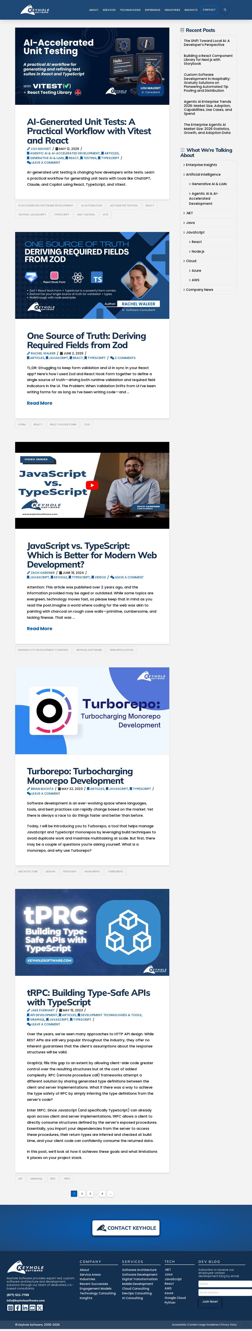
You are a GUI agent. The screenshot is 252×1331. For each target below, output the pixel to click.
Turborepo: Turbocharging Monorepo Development (80, 775)
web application (121, 650)
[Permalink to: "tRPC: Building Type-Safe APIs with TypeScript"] (92, 932)
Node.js (198, 251)
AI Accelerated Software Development (45, 205)
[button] (225, 10)
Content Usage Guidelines (203, 1324)
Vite (105, 214)
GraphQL (37, 1019)
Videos (100, 577)
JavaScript (58, 358)
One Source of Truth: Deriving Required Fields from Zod (86, 340)
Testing (89, 158)
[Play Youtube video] (92, 485)
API (20, 1179)
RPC (53, 1179)
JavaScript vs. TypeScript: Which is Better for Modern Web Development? (92, 555)
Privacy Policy (229, 1324)
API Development (43, 1015)
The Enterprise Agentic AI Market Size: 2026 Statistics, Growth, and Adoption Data (207, 129)
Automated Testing (124, 205)
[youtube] (33, 1308)
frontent (70, 871)
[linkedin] (25, 1308)
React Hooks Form (63, 424)
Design (50, 871)
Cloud (191, 261)
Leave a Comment (45, 162)
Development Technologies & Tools (111, 1015)
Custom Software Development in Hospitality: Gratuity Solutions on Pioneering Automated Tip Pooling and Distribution (207, 83)
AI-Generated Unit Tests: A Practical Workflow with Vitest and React (89, 131)
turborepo (115, 871)
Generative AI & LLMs (46, 158)
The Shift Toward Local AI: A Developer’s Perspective (207, 43)
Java (190, 222)
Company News (199, 289)
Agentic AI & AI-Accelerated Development (64, 153)
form (22, 424)
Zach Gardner (42, 573)
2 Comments (125, 358)
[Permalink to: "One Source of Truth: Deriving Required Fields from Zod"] (92, 275)
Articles (111, 153)
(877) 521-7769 (18, 1295)
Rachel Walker (43, 353)
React (73, 158)
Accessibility (179, 1324)
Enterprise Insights (201, 164)
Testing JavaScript (32, 214)
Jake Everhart (42, 1010)
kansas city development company (43, 650)
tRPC (67, 1179)
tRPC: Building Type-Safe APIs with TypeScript (88, 997)
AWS (195, 280)
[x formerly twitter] (40, 1308)
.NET (189, 213)
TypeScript (109, 158)
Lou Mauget (40, 149)
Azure (196, 270)
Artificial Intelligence (203, 174)
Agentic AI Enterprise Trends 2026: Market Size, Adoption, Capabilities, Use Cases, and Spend (208, 108)
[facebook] (18, 1308)
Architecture (28, 871)
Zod (87, 424)
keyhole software (89, 650)
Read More (39, 403)
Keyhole (60, 577)
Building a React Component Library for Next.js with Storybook (208, 60)
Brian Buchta (42, 789)
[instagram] (10, 1308)
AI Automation (91, 205)
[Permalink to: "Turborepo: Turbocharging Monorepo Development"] (92, 710)
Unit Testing (86, 214)
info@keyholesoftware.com (26, 1300)
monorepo (92, 871)
